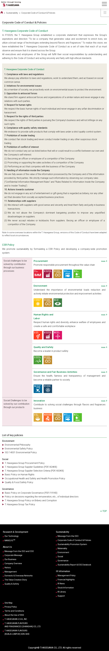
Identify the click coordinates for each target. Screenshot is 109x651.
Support (61, 596)
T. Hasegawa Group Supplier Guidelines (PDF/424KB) (31, 467)
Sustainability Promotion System (72, 544)
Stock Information (66, 588)
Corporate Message (13, 555)
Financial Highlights (66, 579)
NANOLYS (10, 540)
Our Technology (12, 536)
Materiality (62, 548)
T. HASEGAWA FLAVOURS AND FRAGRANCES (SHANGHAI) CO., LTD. (23, 625)
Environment (63, 552)
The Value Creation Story (16, 580)
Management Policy (67, 575)
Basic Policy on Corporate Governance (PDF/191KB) (31, 492)
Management (11, 572)
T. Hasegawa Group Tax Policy (20, 504)
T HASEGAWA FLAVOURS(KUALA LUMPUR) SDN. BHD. (17, 632)
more (103, 261)
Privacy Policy (11, 607)
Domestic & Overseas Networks (19, 575)
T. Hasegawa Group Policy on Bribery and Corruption (31, 500)
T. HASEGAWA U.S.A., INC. (16, 619)
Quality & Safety (12, 584)
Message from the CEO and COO (19, 551)
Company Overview (13, 563)
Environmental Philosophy (17, 444)
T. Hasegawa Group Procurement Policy (25, 463)
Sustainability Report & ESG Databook (74, 565)
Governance (63, 560)
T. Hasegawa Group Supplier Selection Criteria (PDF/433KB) (34, 470)
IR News (61, 583)
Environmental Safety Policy (19, 448)
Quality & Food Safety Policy (19, 482)
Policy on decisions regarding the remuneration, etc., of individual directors (41, 496)
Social (60, 556)
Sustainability (12, 13)
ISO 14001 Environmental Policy (21, 452)
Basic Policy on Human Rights (19, 474)
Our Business (10, 559)
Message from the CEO (68, 536)
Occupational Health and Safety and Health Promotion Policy (35, 478)
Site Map (8, 603)
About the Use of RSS (14, 615)
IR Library (62, 592)
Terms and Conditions (14, 611)
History (8, 567)
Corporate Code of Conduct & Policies (74, 540)
